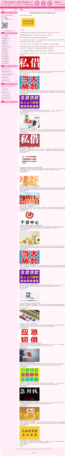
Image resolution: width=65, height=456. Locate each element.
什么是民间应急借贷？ (5, 92)
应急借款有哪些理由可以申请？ (6, 71)
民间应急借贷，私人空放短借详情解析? (7, 86)
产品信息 (24, 7)
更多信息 (21, 446)
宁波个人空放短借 (5, 60)
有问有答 (42, 7)
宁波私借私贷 (4, 41)
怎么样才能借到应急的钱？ (5, 95)
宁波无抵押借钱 (4, 61)
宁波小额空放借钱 (5, 56)
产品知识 (36, 7)
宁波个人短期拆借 (5, 51)
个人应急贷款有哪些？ (5, 89)
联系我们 (48, 7)
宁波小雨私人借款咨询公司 (24, 74)
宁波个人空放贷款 (5, 55)
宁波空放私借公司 (5, 43)
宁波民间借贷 (4, 40)
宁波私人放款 (4, 48)
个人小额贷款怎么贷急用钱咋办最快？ (7, 74)
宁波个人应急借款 (5, 35)
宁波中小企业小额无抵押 (6, 46)
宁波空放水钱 (4, 50)
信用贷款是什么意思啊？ (5, 80)
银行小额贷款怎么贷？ (5, 77)
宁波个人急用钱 (4, 36)
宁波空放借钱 (4, 53)
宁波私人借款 (4, 45)
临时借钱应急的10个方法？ (5, 68)
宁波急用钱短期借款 (5, 38)
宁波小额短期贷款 (5, 58)
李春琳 (49, 449)
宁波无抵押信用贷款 (5, 63)
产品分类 (30, 7)
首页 (18, 7)
